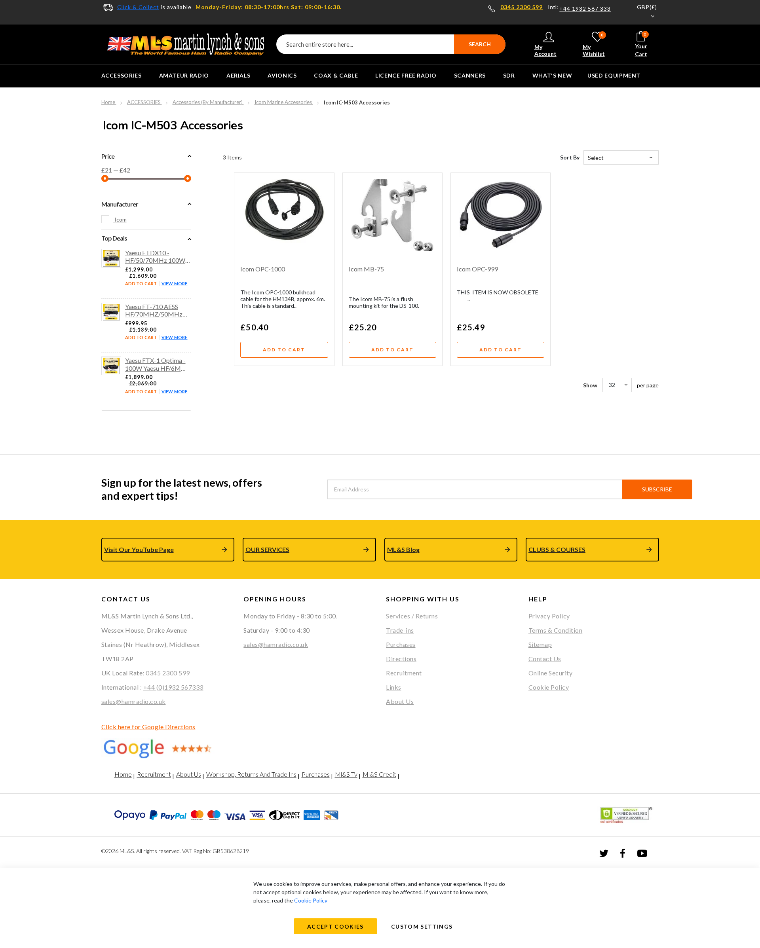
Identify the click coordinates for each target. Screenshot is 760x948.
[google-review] (166, 748)
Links (393, 687)
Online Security (550, 673)
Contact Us (544, 658)
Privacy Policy (549, 616)
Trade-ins (400, 630)
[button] (642, 12)
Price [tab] (107, 156)
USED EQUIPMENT (613, 75)
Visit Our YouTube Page (139, 549)
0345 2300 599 (521, 7)
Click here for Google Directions (148, 726)
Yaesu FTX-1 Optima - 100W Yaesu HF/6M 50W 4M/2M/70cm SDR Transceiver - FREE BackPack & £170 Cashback (157, 364)
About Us (400, 701)
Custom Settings (421, 926)
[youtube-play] (642, 853)
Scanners (470, 75)
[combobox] (390, 44)
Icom (120, 219)
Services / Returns (412, 616)
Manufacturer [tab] (119, 204)
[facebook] (622, 852)
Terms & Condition (555, 630)
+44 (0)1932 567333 (173, 687)
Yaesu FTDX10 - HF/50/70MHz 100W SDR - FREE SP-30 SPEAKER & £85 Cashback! (155, 256)
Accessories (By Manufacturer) (208, 102)
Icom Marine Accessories (284, 102)
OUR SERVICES (267, 549)
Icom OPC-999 (477, 269)
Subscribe (657, 489)
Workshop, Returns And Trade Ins (251, 774)
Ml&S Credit (379, 774)
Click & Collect (138, 7)
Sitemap (540, 644)
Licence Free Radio (406, 75)
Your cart (641, 44)
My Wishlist (594, 44)
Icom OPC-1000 (262, 269)
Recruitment (404, 673)
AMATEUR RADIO (184, 75)
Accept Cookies (335, 926)
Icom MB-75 (366, 269)
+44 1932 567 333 (585, 9)
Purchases (401, 644)
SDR (509, 75)
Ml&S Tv (346, 774)
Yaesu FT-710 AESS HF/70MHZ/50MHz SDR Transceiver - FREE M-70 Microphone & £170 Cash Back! (157, 310)
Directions (401, 658)
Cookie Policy (548, 687)
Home (108, 102)
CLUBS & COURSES (556, 549)
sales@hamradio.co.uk (133, 701)
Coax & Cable (336, 75)
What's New (552, 75)
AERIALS (238, 75)
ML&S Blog (403, 549)
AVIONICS (282, 75)
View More (175, 283)
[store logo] (185, 44)
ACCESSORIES (121, 75)
